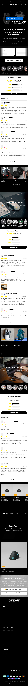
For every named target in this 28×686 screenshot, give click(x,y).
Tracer (15, 342)
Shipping (5, 645)
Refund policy (22, 681)
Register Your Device (8, 627)
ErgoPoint (3, 569)
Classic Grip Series (7, 613)
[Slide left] (11, 188)
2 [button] (12, 161)
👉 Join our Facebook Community (14, 589)
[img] (4, 105)
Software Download (8, 630)
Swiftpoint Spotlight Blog (9, 664)
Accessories (6, 619)
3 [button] (14, 161)
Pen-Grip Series (7, 610)
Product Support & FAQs (9, 633)
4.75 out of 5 (17, 233)
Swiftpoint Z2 (4, 180)
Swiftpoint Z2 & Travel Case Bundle (18, 181)
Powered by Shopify (14, 681)
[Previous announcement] (2, 8)
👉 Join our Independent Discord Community (14, 593)
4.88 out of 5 (17, 399)
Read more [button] (23, 113)
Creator (2, 342)
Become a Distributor (8, 659)
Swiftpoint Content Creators (10, 656)
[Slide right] (16, 188)
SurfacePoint (16, 497)
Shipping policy (22, 683)
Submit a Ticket (7, 636)
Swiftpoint (8, 681)
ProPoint (3, 497)
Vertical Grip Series (7, 616)
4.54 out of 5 (17, 80)
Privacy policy (7, 683)
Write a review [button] (14, 93)
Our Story (5, 653)
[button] (2, 4)
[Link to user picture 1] (4, 287)
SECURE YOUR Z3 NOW (14, 18)
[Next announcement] (25, 8)
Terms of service (14, 683)
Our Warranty (6, 662)
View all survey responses (14, 60)
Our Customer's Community (10, 642)
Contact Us (5, 639)
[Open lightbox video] (3, 68)
